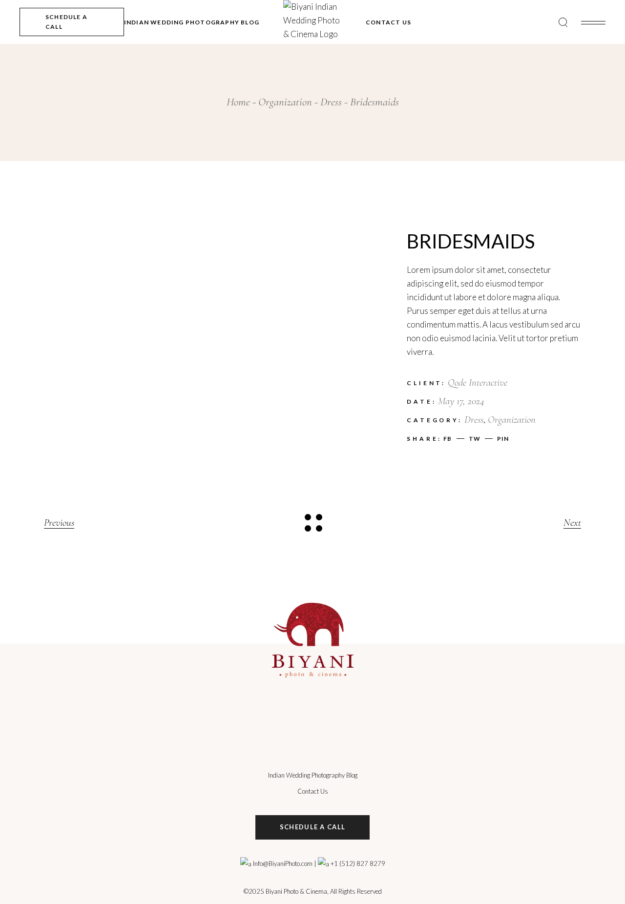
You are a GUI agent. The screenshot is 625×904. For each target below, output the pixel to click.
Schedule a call (313, 827)
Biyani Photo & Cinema (296, 891)
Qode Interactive (477, 382)
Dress (473, 419)
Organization (512, 419)
